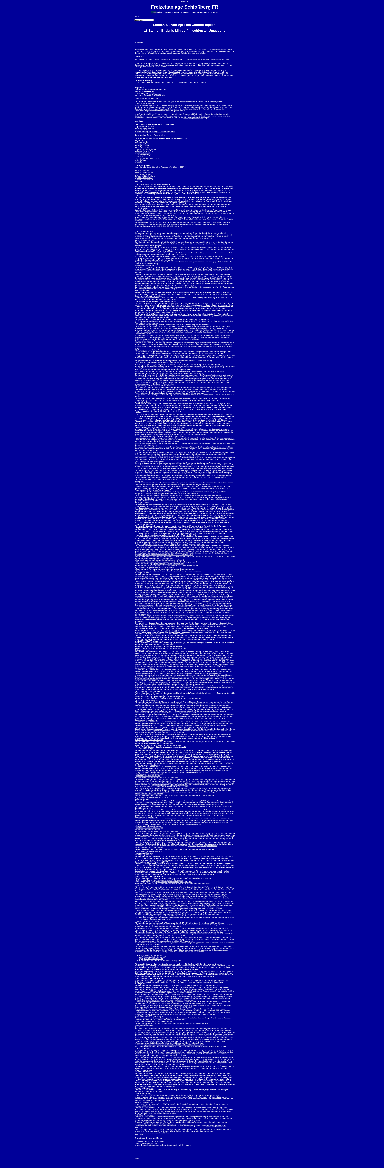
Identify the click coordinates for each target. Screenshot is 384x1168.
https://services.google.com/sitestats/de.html (171, 648)
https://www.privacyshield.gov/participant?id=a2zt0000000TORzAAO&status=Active (173, 1045)
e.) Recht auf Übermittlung (144, 178)
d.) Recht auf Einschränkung (145, 176)
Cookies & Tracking (153, 429)
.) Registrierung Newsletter (145, 128)
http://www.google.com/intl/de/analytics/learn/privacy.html (176, 562)
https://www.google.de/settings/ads (147, 630)
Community (172, 303)
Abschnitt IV (177, 411)
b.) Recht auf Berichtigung (144, 172)
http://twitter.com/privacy (220, 1036)
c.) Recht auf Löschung (143, 174)
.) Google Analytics (142, 144)
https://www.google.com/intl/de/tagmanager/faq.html (174, 882)
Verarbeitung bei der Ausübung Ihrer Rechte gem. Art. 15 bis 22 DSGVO (160, 167)
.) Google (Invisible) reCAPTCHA (149, 158)
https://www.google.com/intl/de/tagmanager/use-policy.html (189, 883)
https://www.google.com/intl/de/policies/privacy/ (151, 797)
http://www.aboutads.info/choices (187, 632)
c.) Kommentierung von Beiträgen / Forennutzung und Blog (155, 132)
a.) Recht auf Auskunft (142, 170)
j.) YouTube (139, 156)
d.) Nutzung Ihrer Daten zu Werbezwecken (150, 135)
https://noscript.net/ (159, 785)
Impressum (184, 1)
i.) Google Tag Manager (143, 155)
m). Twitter (138, 162)
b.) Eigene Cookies (141, 142)
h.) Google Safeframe (142, 153)
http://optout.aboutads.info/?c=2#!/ (148, 776)
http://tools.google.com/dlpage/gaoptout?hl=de (187, 544)
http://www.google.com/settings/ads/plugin (183, 682)
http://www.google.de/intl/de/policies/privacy (168, 564)
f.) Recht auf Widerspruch (144, 179)
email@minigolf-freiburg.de (193, 118)
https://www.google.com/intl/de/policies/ (149, 851)
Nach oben (139, 853)
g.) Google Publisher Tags (144, 151)
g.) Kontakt (138, 181)
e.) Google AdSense (142, 147)
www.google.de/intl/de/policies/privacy (158, 912)
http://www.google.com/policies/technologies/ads (177, 569)
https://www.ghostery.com (179, 785)
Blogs (160, 303)
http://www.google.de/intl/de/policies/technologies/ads (183, 698)
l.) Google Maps (142, 160)
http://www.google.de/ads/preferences (189, 675)
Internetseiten (156, 242)
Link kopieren (148, 853)
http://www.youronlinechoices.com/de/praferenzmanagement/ (157, 777)
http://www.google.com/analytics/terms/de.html (167, 560)
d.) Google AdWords (142, 146)
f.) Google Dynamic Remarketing (146, 149)
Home (136, 16)
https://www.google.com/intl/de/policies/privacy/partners (154, 567)
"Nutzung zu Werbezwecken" (202, 238)
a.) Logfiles (139, 140)
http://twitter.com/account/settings (208, 1047)
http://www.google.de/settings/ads (189, 571)
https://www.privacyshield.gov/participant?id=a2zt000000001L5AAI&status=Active (164, 555)
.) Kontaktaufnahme (143, 130)
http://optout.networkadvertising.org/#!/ (149, 774)
